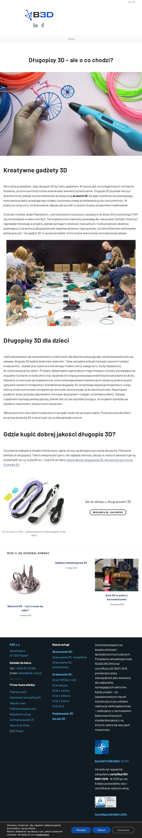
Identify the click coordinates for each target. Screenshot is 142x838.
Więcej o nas (17, 703)
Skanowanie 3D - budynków (69, 657)
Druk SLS (58, 706)
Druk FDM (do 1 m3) (64, 680)
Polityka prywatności (23, 708)
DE (129, 2)
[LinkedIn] (35, 25)
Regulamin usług (20, 714)
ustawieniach (42, 834)
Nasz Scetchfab (20, 725)
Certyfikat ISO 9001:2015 (111, 814)
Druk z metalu (61, 690)
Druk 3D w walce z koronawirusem (117, 597)
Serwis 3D (58, 718)
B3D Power (17, 731)
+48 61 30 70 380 (25, 668)
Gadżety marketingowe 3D (71, 562)
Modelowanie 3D (62, 713)
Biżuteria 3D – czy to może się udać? (25, 608)
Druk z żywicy (60, 701)
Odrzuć (101, 830)
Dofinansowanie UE (22, 719)
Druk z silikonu (61, 695)
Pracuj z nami (18, 692)
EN (133, 2)
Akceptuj (81, 830)
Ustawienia (123, 830)
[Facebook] (42, 25)
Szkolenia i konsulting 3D (25, 697)
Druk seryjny (60, 685)
